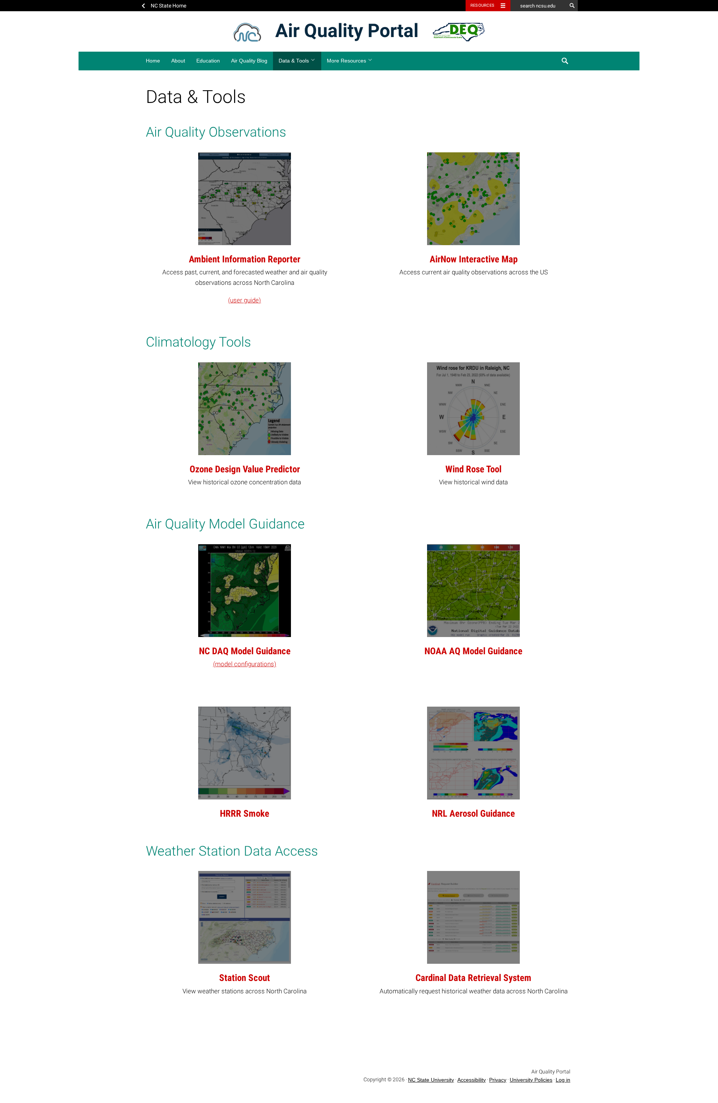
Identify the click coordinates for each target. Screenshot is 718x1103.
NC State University (431, 1080)
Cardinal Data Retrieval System (473, 977)
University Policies (531, 1080)
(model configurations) (244, 664)
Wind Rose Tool (473, 469)
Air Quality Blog (249, 61)
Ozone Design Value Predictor (245, 469)
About (178, 61)
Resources (482, 5)
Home (153, 61)
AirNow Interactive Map (474, 259)
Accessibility (471, 1080)
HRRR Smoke (244, 813)
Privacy (497, 1080)
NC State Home (168, 6)
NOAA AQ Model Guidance (473, 651)
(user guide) (244, 300)
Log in (563, 1080)
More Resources (347, 61)
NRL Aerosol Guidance (473, 813)
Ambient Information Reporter (244, 259)
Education (208, 61)
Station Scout (244, 977)
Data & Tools (294, 61)
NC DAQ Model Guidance (245, 651)
